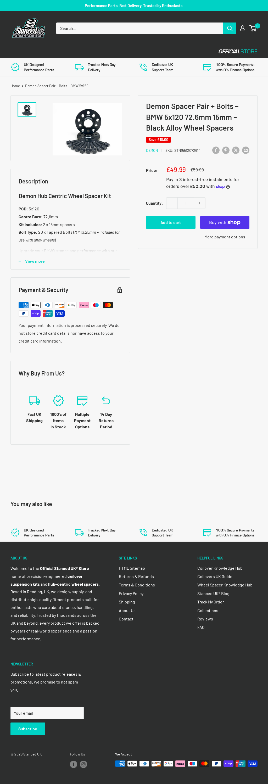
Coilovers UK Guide (214, 576)
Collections (207, 610)
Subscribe (27, 728)
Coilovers (21, 51)
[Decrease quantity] (171, 203)
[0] (253, 28)
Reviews (205, 618)
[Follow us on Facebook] (73, 764)
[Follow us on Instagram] (83, 764)
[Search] (229, 28)
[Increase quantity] (199, 203)
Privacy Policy (131, 593)
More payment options (224, 236)
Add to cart (170, 222)
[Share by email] (245, 150)
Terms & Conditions (137, 584)
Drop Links (57, 51)
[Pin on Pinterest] (226, 150)
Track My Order (210, 601)
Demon (152, 150)
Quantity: (154, 202)
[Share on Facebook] (216, 150)
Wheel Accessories (146, 51)
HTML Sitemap (132, 567)
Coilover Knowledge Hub (220, 567)
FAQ (200, 627)
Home (15, 85)
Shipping (127, 601)
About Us (127, 610)
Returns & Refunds (136, 576)
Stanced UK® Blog (213, 593)
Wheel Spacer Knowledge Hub (225, 584)
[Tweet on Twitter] (235, 150)
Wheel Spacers (97, 51)
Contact (188, 51)
